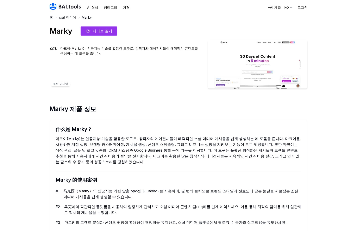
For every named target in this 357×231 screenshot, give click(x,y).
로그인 (302, 7)
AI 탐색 (92, 7)
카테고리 (110, 7)
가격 (126, 7)
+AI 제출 (274, 7)
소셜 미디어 (67, 17)
